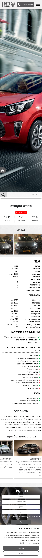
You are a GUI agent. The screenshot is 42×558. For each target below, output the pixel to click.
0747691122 (28, 4)
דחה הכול (21, 553)
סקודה (8, 436)
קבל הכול (21, 548)
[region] (21, 541)
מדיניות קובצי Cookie (27, 543)
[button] (3, 170)
